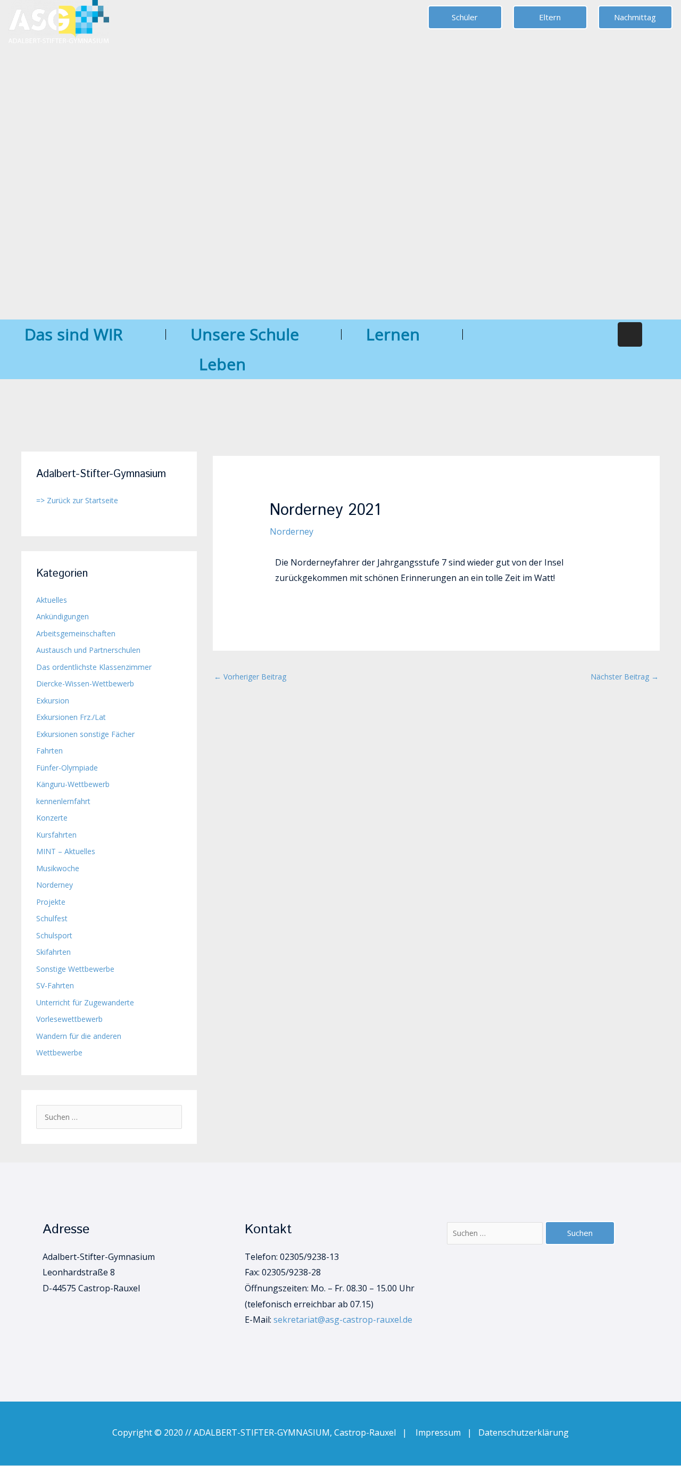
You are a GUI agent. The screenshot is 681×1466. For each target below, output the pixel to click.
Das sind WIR (73, 334)
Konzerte (52, 818)
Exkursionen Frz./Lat (71, 717)
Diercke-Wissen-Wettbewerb (85, 683)
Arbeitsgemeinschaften (75, 633)
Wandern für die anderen (78, 1036)
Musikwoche (57, 868)
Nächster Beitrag (625, 676)
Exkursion (52, 700)
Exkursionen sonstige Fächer (85, 734)
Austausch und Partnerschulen (88, 650)
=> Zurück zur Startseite (77, 500)
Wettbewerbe (59, 1052)
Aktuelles (51, 600)
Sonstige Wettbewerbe (75, 969)
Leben (222, 364)
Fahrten (49, 751)
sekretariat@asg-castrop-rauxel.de (342, 1319)
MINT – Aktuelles (65, 851)
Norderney (54, 885)
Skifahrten (53, 952)
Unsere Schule (244, 334)
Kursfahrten (56, 835)
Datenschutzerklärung (523, 1432)
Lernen (393, 334)
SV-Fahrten (55, 985)
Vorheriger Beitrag (250, 676)
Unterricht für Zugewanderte (85, 1002)
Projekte (50, 902)
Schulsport (54, 935)
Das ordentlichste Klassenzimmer (94, 667)
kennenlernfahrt (63, 801)
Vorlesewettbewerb (69, 1019)
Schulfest (52, 918)
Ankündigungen (62, 616)
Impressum (441, 1432)
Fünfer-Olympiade (67, 768)
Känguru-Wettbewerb (73, 784)
